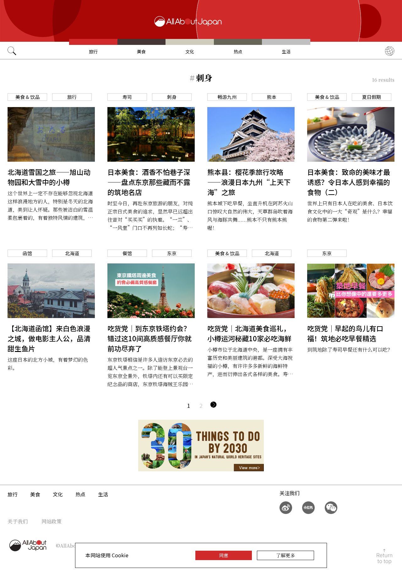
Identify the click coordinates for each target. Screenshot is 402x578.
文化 (189, 51)
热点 (238, 51)
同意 (223, 555)
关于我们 (18, 521)
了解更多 (285, 555)
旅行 (93, 51)
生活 (286, 51)
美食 (141, 51)
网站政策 (51, 521)
